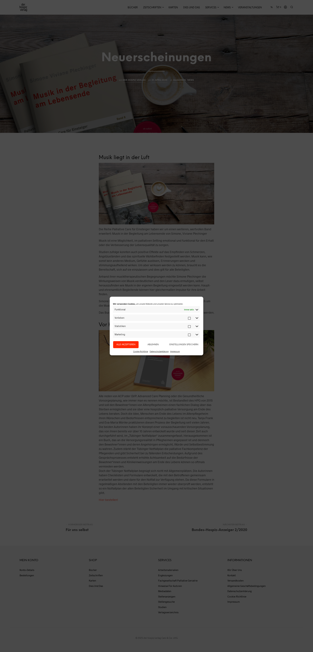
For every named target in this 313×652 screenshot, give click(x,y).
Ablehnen (153, 345)
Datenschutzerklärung (159, 351)
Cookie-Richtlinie (140, 351)
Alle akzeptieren (125, 345)
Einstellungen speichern (183, 345)
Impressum (175, 351)
